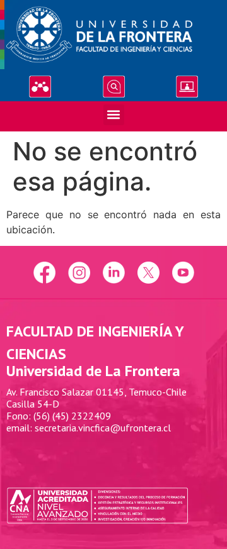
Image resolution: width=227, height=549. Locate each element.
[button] (113, 114)
